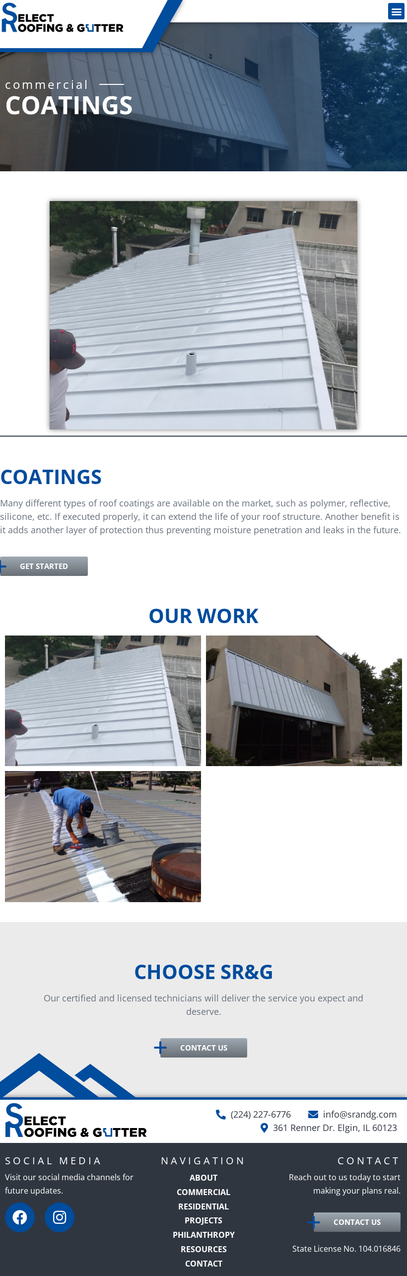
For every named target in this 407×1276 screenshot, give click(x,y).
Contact (203, 1263)
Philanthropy (204, 1234)
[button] (396, 11)
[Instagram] (59, 1217)
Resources (204, 1249)
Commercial (203, 1192)
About (203, 1177)
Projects (203, 1220)
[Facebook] (20, 1217)
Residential (203, 1206)
